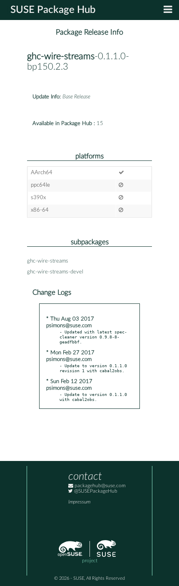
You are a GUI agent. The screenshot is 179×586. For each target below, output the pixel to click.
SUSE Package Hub (53, 10)
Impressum (79, 502)
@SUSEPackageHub (95, 491)
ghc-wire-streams (60, 56)
